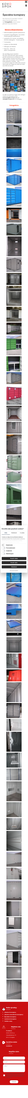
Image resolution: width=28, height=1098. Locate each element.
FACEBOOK (9, 1046)
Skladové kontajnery (10, 1012)
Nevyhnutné (9, 545)
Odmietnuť (14, 566)
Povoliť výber (14, 562)
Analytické (9, 550)
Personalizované (10, 548)
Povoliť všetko (14, 558)
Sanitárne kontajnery (10, 1019)
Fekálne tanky (8, 1021)
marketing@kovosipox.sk (10, 97)
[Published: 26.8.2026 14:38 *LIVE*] (9, 1093)
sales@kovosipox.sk (8, 99)
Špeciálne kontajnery (10, 1016)
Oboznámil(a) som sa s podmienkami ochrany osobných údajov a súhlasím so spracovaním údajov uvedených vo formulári (15, 1075)
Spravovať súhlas (15, 1096)
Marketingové (9, 553)
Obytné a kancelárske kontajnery (13, 1014)
